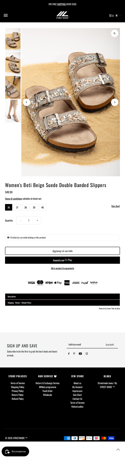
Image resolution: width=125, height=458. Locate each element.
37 (17, 207)
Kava (118, 308)
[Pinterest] (74, 354)
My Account (77, 387)
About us (77, 383)
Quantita (9, 220)
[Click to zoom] (114, 33)
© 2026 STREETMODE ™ (16, 438)
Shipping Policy (17, 387)
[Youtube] (80, 354)
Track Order (47, 391)
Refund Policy (18, 398)
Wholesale (47, 395)
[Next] (114, 102)
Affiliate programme (47, 387)
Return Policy (17, 395)
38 (25, 207)
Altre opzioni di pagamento (62, 268)
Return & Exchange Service (47, 383)
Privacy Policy (18, 391)
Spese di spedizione (13, 198)
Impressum (77, 391)
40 (42, 207)
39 (34, 207)
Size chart (115, 206)
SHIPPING (61, 4)
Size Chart (77, 395)
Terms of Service (18, 383)
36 (8, 207)
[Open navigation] (23, 15)
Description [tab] (12, 296)
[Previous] (26, 102)
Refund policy (77, 406)
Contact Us (77, 398)
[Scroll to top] (118, 449)
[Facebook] (68, 354)
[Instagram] (87, 354)
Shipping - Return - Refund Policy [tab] (19, 302)
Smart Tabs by (112, 308)
